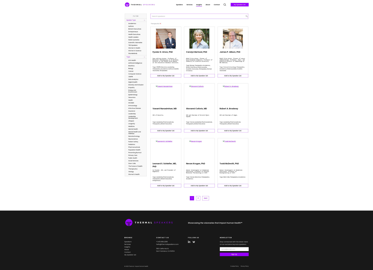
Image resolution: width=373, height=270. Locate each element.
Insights (199, 5)
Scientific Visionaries (192, 69)
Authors (170, 69)
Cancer (225, 67)
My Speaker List (240, 4)
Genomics (164, 67)
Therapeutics (156, 69)
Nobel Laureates (202, 67)
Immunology (232, 67)
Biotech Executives (191, 67)
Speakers (179, 5)
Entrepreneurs (157, 180)
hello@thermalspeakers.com (167, 244)
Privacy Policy (245, 266)
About (208, 5)
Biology (192, 65)
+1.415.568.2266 (162, 242)
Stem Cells (226, 177)
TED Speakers (163, 70)
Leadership (171, 67)
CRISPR (158, 67)
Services (189, 5)
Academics (164, 69)
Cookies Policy (234, 266)
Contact (217, 5)
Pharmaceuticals (168, 122)
